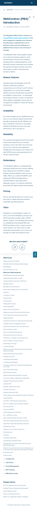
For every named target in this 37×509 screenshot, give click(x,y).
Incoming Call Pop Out (9, 389)
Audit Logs (6, 435)
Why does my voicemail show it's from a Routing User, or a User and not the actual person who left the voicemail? (18, 448)
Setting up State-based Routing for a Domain (15, 375)
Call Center (9, 462)
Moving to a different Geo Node (11, 386)
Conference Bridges (8, 346)
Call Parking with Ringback (10, 362)
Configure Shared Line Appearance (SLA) (14, 323)
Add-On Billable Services (10, 491)
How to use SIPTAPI (8, 409)
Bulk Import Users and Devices (11, 286)
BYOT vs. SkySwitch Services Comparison (14, 485)
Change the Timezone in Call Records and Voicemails (17, 321)
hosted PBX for (8, 38)
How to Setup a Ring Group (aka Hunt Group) (15, 315)
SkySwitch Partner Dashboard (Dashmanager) (15, 264)
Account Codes (7, 301)
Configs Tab (10, 459)
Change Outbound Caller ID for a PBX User (14, 281)
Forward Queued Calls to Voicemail (12, 335)
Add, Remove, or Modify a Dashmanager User (15, 338)
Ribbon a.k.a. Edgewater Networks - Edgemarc (15, 497)
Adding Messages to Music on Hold (12, 278)
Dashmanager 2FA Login (10, 343)
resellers (25, 38)
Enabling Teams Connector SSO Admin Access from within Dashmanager (17, 444)
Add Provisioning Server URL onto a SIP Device (16, 326)
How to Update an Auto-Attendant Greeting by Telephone (18, 395)
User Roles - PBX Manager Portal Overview (15, 401)
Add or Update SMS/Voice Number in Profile (15, 418)
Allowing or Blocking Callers (10, 392)
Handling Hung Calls (8, 356)
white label (18, 38)
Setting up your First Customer (11, 261)
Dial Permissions (7, 432)
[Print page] (29, 17)
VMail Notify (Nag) (8, 318)
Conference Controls (8, 295)
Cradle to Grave (7, 455)
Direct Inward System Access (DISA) (13, 354)
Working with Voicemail (9, 304)
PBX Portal (10, 9)
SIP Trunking (10, 470)
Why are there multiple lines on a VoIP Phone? (15, 289)
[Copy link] (33, 17)
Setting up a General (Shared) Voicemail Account (16, 312)
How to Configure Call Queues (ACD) (13, 341)
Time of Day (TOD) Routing (10, 369)
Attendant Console (8, 284)
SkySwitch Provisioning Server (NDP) (13, 381)
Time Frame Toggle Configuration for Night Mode (16, 378)
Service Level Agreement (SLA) (11, 494)
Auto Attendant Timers (9, 426)
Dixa (29, 505)
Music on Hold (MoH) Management (12, 332)
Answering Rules (7, 398)
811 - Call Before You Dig (10, 415)
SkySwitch (8, 3)
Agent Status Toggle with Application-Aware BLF (16, 423)
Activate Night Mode (8, 306)
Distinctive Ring (7, 298)
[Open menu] (31, 2)
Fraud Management (12, 466)
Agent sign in (17, 505)
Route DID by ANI (8, 452)
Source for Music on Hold (10, 329)
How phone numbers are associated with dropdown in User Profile (17, 366)
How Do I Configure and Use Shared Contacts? (16, 403)
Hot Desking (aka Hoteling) (10, 359)
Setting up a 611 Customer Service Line (13, 429)
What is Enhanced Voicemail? (11, 309)
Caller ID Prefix (7, 384)
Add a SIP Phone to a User (10, 269)
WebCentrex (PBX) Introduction (23, 9)
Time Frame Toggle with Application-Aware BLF (16, 421)
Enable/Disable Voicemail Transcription (13, 275)
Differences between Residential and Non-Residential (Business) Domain (17, 350)
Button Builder (7, 267)
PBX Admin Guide (12, 473)
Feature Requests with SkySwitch (12, 412)
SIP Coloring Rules (8, 406)
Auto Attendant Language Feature (12, 440)
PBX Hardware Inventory (10, 372)
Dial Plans (6, 292)
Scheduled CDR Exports (9, 438)
